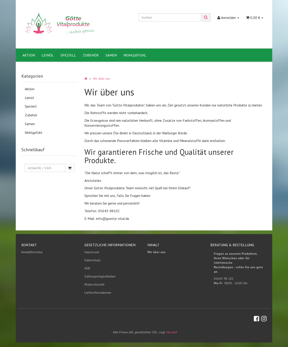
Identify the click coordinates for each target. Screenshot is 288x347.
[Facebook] (256, 318)
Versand (171, 332)
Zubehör (91, 55)
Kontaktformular (32, 252)
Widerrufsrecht (94, 284)
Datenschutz (92, 260)
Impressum (91, 252)
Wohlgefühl (135, 55)
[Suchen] (206, 17)
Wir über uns (156, 252)
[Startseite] (85, 79)
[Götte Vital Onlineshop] (60, 24)
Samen (111, 55)
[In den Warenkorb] (69, 168)
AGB (87, 268)
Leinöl (48, 55)
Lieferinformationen (97, 293)
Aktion (28, 55)
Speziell (68, 55)
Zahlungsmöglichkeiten (99, 276)
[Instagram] (264, 318)
